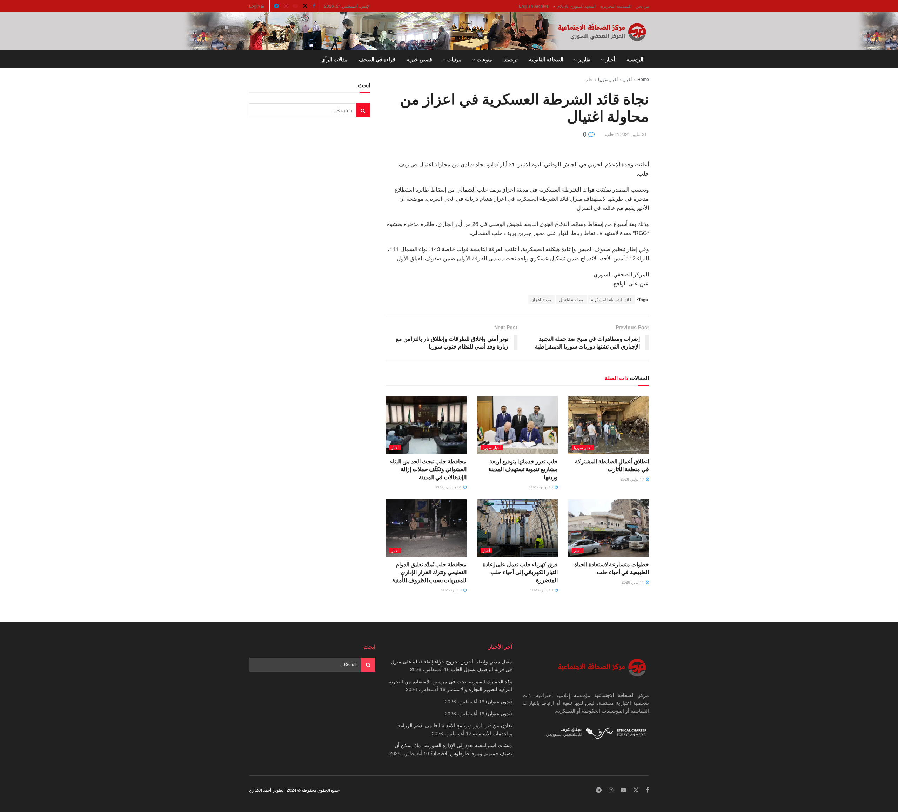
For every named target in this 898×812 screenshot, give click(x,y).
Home (643, 79)
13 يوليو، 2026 (541, 486)
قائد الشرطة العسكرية (611, 299)
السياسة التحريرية (615, 6)
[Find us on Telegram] (276, 6)
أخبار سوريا (608, 79)
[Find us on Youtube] (295, 6)
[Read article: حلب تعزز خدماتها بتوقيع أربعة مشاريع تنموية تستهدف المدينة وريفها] (517, 425)
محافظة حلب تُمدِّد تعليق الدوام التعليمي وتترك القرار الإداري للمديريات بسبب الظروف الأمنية (429, 572)
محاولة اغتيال (571, 299)
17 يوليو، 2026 (633, 479)
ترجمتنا (510, 59)
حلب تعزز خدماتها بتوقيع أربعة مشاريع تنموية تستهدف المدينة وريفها (523, 469)
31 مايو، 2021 (633, 134)
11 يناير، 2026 (633, 582)
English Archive (534, 6)
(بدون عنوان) (499, 701)
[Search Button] (251, 59)
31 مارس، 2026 (449, 486)
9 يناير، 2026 (452, 589)
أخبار (610, 59)
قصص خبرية (419, 59)
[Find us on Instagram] (286, 6)
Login (255, 6)
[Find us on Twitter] (305, 6)
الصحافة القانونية (546, 59)
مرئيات (454, 59)
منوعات (484, 59)
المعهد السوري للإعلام (576, 6)
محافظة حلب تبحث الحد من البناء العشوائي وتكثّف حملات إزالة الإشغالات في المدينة (428, 469)
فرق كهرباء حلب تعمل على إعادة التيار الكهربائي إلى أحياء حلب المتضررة (520, 572)
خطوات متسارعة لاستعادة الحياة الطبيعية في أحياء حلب (611, 568)
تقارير (584, 59)
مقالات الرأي (334, 59)
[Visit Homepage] (603, 31)
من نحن (642, 6)
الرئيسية (634, 59)
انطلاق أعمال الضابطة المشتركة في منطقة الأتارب (612, 465)
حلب (588, 79)
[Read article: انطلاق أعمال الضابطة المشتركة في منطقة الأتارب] (608, 425)
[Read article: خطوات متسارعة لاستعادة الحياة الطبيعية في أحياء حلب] (608, 528)
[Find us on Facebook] (314, 6)
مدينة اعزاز (541, 299)
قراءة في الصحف (377, 59)
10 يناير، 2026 (542, 589)
